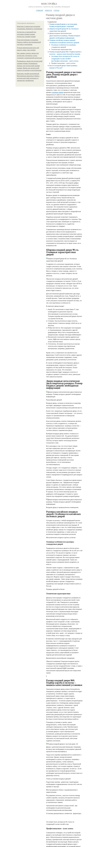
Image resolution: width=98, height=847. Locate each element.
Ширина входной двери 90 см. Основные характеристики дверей (64, 30)
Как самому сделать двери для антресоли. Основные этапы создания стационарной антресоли (29, 56)
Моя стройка (49, 3)
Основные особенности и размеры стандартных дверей (63, 46)
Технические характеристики (61, 49)
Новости (48, 10)
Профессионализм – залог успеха (63, 63)
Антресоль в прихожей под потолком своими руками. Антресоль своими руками (26, 34)
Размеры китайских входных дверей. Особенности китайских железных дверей (64, 41)
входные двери (57, 92)
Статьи (56, 10)
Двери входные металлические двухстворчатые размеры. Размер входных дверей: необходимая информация (64, 35)
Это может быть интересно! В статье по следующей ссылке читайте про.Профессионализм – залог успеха (65, 58)
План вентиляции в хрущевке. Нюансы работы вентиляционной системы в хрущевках (29, 42)
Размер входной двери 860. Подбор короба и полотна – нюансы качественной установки (65, 53)
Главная (39, 10)
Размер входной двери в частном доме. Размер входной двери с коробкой (63, 25)
